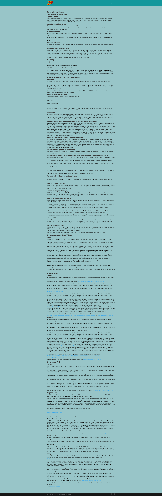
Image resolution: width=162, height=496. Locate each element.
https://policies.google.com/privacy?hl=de (104, 390)
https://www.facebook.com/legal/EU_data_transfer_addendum (60, 315)
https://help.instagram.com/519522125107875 (83, 355)
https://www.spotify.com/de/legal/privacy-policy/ (92, 480)
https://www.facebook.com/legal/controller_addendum (58, 306)
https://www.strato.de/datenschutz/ (87, 67)
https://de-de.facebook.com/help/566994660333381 (84, 315)
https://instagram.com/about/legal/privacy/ (92, 359)
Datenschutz (63, 494)
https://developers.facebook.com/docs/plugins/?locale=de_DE (91, 281)
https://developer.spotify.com (53, 458)
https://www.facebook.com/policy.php (106, 315)
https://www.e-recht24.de (55, 486)
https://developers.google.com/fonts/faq (81, 411)
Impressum (69, 494)
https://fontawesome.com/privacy (101, 433)
